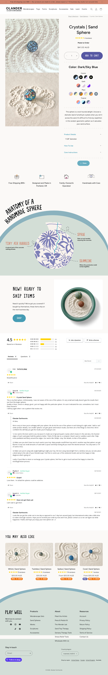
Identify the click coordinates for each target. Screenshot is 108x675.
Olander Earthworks (56, 670)
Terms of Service (86, 633)
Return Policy (85, 624)
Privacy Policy (85, 620)
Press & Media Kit (61, 620)
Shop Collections (73, 16)
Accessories (34, 633)
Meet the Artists (61, 616)
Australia (98, 660)
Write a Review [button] (94, 340)
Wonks (32, 624)
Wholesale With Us (62, 641)
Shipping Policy (85, 629)
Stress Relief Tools (62, 637)
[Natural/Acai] (83, 85)
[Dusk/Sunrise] (91, 94)
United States (75, 660)
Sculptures (34, 629)
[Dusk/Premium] (96, 94)
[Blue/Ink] (83, 102)
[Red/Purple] (78, 85)
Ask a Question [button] (76, 340)
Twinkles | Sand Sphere (41, 569)
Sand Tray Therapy (62, 629)
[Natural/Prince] (88, 85)
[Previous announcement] (6, 2)
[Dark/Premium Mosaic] (81, 77)
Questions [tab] (24, 356)
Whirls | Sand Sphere (17, 569)
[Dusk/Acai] (88, 102)
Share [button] (84, 163)
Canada (82, 660)
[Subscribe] (30, 653)
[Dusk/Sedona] (81, 94)
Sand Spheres (84, 16)
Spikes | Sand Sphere (66, 569)
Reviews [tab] (11, 356)
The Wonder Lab (61, 624)
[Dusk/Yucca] (76, 94)
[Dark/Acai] (86, 77)
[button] (28, 9)
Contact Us (84, 637)
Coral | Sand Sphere (91, 569)
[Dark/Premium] (91, 77)
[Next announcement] (102, 2)
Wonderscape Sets (37, 616)
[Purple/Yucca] (86, 94)
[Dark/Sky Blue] (76, 77)
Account (83, 616)
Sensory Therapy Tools (63, 633)
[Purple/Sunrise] (71, 94)
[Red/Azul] (78, 102)
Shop (19, 318)
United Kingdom (90, 660)
